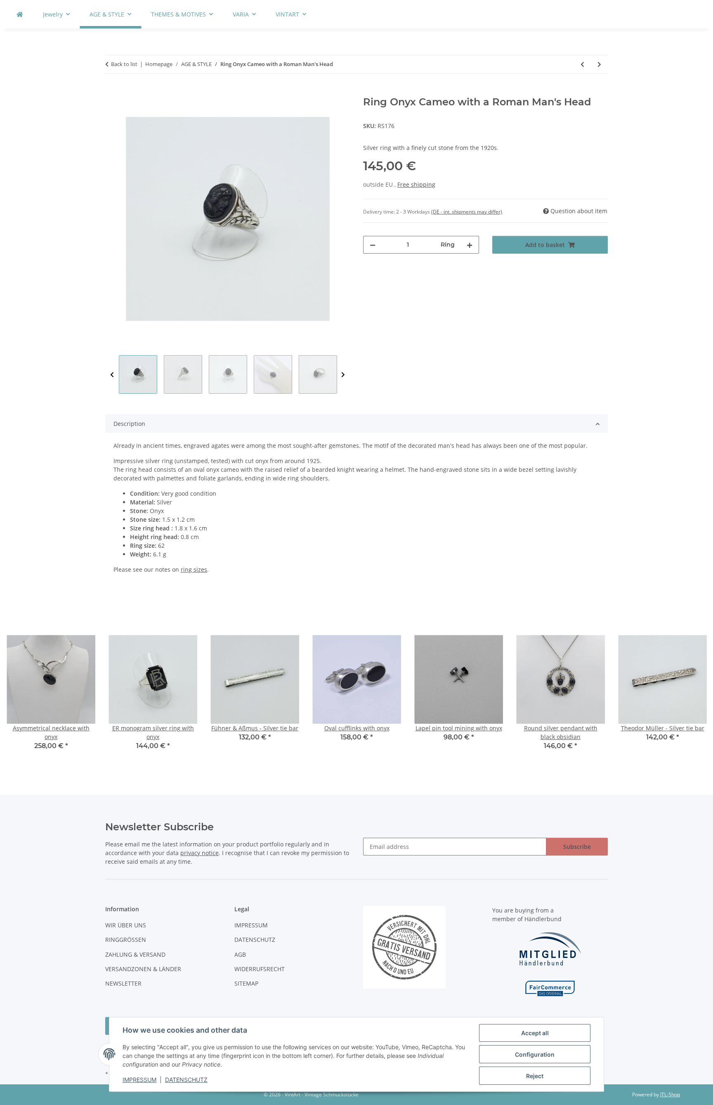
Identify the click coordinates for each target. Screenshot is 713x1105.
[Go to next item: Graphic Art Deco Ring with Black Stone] (599, 64)
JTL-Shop (670, 1094)
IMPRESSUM (139, 1079)
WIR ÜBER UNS (125, 925)
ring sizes (194, 569)
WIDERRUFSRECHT (259, 969)
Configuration (535, 1054)
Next (343, 374)
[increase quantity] (469, 244)
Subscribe (577, 847)
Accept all (535, 1032)
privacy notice (199, 853)
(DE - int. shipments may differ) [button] (466, 211)
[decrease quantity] (373, 244)
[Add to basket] (111, 91)
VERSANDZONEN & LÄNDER (143, 969)
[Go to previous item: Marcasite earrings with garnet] (582, 64)
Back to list (124, 64)
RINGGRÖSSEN (125, 939)
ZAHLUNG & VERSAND (135, 954)
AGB (240, 954)
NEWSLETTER (123, 983)
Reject (534, 1075)
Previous (112, 374)
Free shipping (416, 184)
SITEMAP (246, 983)
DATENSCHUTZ (186, 1079)
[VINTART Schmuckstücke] (20, 14)
